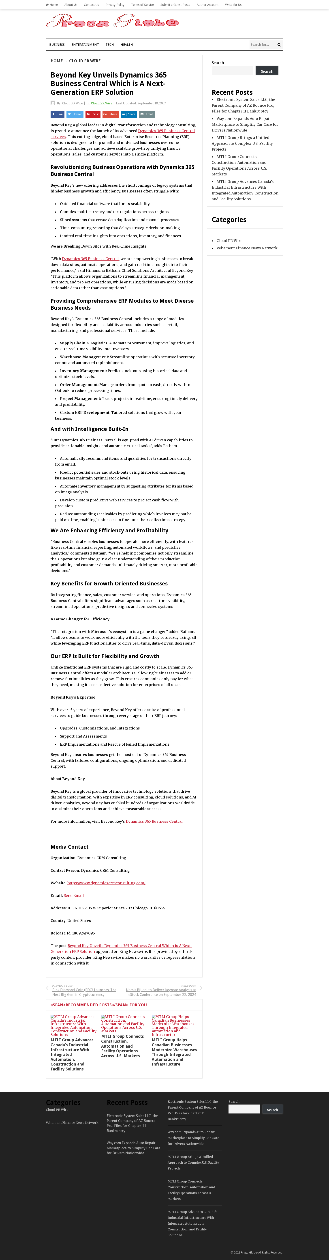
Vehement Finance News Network (247, 248)
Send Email (74, 895)
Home (53, 4)
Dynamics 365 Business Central (90, 259)
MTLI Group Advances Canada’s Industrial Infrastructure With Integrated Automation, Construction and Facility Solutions (192, 1223)
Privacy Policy (115, 4)
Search (218, 62)
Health (127, 45)
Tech (110, 45)
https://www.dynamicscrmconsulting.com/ (106, 883)
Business (57, 45)
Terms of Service (142, 4)
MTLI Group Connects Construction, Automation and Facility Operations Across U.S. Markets (122, 1046)
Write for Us (233, 4)
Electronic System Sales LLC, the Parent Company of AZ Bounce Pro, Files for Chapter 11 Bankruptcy (243, 105)
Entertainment (85, 45)
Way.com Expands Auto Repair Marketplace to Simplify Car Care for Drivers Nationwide (245, 124)
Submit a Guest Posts (175, 4)
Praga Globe (249, 1252)
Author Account (207, 4)
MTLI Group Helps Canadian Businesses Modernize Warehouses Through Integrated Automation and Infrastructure (174, 1052)
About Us (70, 4)
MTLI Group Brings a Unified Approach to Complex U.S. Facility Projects (242, 143)
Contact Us (91, 4)
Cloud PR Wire (85, 60)
